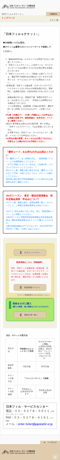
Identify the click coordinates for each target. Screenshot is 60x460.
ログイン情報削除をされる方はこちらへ (33, 295)
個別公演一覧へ (30, 315)
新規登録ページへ (30, 287)
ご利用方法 (53, 14)
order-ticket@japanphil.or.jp (35, 424)
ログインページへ (30, 252)
